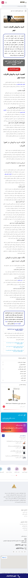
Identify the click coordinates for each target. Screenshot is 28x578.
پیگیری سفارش (24, 514)
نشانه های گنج (24, 526)
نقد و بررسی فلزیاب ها (23, 524)
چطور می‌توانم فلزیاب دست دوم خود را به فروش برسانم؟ (14, 343)
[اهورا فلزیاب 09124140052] (22, 2)
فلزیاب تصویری (23, 371)
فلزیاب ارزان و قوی (22, 367)
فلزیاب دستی (23, 376)
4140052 (19, 545)
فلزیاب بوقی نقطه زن (22, 369)
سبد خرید (25, 516)
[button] (14, 330)
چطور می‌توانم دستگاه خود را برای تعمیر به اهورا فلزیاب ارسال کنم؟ (14, 351)
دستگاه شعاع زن (23, 364)
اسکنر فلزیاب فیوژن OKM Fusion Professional (16, 403)
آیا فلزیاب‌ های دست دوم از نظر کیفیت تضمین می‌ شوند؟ (14, 329)
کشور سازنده (23, 380)
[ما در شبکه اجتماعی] (2, 2)
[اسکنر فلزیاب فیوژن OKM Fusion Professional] (14, 395)
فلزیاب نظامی (23, 378)
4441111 (20, 548)
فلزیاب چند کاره (23, 373)
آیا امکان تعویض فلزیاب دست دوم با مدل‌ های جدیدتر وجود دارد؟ (14, 347)
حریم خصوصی (24, 528)
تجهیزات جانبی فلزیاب (22, 362)
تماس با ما (25, 530)
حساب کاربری (25, 512)
